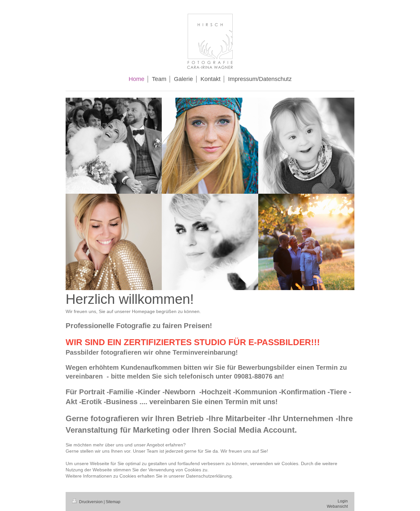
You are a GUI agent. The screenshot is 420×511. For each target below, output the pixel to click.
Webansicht (337, 506)
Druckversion (91, 502)
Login (343, 501)
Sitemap (113, 502)
